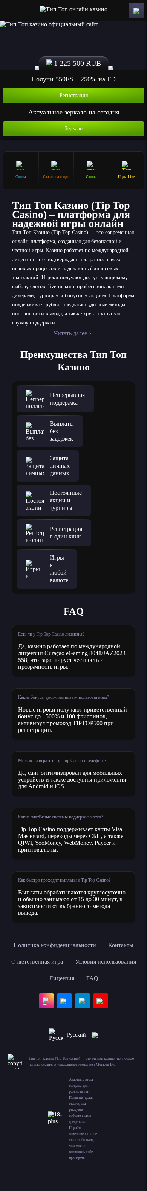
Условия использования (105, 961)
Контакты (120, 945)
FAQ (92, 978)
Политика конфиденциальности (55, 945)
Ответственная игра (37, 961)
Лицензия (61, 978)
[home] (73, 10)
